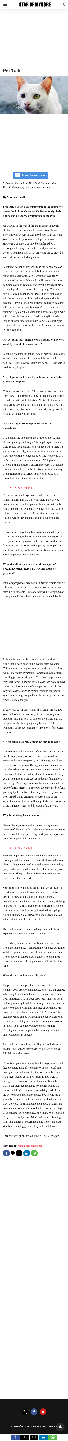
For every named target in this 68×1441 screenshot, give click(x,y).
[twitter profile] (25, 1411)
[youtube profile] (43, 1411)
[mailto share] (19, 1153)
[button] (15, 1437)
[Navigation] (4, 4)
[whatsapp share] (34, 1153)
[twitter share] (13, 1153)
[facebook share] (6, 1153)
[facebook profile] (34, 1411)
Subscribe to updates (33, 175)
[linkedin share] (26, 1153)
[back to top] (60, 1427)
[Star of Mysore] (34, 3)
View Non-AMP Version (44, 1426)
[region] (34, 37)
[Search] (62, 4)
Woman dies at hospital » (30, 1145)
